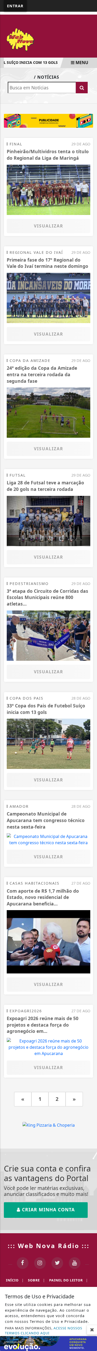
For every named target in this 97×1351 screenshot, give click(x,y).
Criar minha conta (47, 1209)
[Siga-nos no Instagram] (40, 1263)
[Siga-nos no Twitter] (57, 1263)
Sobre (36, 1280)
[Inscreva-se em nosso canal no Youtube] (74, 1263)
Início (15, 1280)
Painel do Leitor (68, 1280)
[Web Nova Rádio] (48, 39)
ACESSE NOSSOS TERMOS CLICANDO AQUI (43, 1330)
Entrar (15, 5)
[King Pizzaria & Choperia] (48, 120)
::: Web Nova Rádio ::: (48, 1245)
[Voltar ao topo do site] (89, 743)
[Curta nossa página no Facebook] (22, 1263)
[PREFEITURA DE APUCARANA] (48, 1343)
